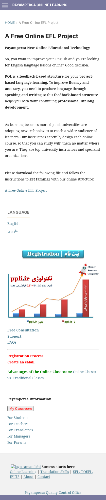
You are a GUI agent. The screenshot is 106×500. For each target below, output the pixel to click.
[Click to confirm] (26, 466)
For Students (17, 417)
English (13, 223)
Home (10, 23)
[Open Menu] (5, 5)
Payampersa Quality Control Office (53, 492)
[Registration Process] (53, 257)
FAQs (12, 342)
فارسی (12, 231)
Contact (43, 476)
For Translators (20, 430)
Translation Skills (54, 471)
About (28, 476)
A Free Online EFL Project (26, 190)
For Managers (18, 436)
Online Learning (23, 471)
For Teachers (17, 423)
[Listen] (53, 322)
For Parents (16, 442)
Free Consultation (23, 330)
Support (14, 336)
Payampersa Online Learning (40, 5)
